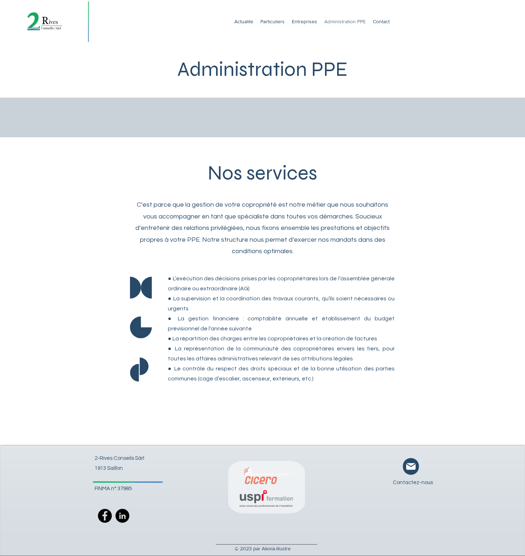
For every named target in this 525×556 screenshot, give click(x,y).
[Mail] (411, 466)
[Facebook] (105, 516)
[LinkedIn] (122, 516)
